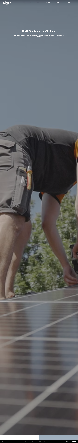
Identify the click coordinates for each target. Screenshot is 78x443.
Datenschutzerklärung (48, 441)
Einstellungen (69, 441)
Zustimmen (73, 441)
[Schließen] (77, 441)
